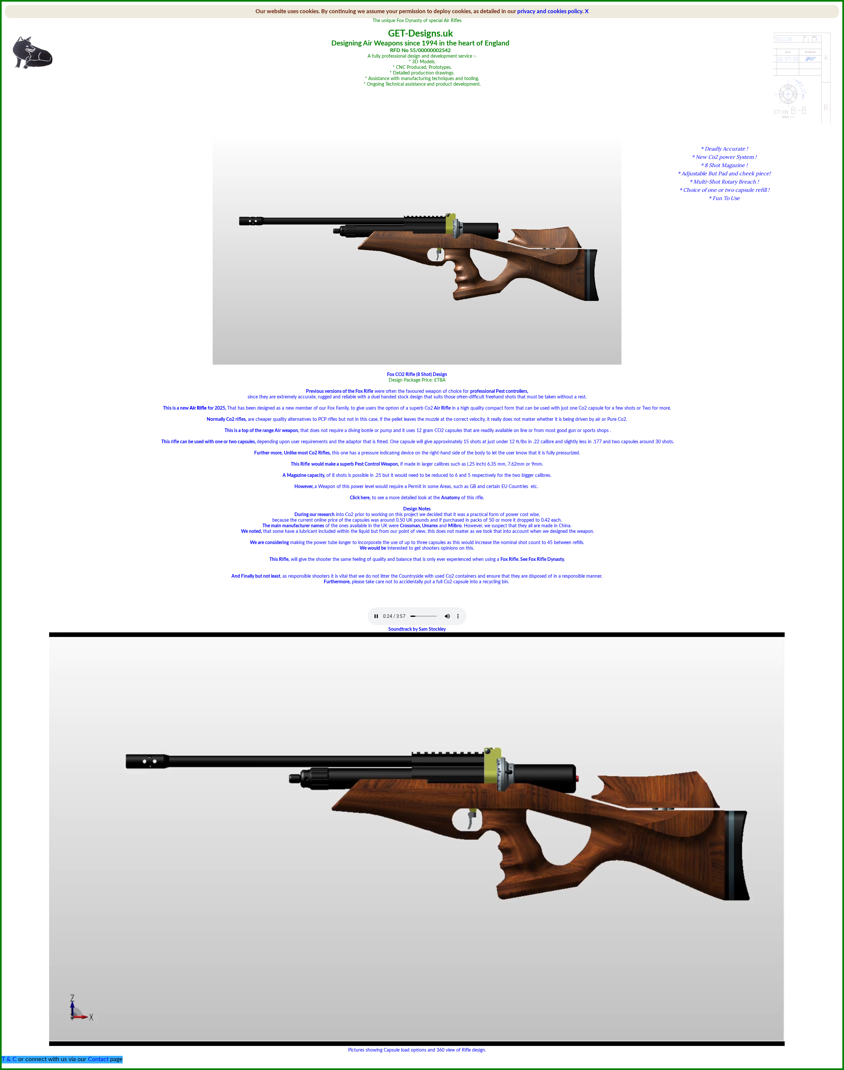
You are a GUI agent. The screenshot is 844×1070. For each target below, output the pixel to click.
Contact (98, 1059)
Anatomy (450, 498)
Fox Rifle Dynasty (546, 559)
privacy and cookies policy (549, 11)
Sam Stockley (432, 629)
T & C (9, 1059)
